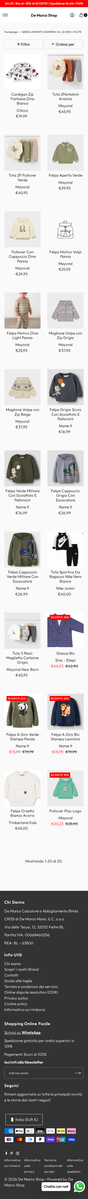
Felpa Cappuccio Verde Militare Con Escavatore (22, 577)
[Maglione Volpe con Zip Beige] (22, 387)
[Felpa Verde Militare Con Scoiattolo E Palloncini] (22, 468)
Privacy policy (16, 998)
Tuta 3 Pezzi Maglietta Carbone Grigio (22, 658)
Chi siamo (12, 963)
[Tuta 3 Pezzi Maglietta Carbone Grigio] (22, 631)
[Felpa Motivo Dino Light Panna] (22, 310)
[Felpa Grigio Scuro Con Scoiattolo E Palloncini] (65, 387)
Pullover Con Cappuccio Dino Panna (22, 256)
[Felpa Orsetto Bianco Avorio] (22, 788)
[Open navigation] (5, 15)
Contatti (11, 975)
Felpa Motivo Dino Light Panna (22, 335)
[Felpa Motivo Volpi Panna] (65, 229)
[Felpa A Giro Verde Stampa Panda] (22, 712)
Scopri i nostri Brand (21, 969)
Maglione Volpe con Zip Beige (22, 411)
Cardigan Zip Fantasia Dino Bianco (23, 99)
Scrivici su (22, 1032)
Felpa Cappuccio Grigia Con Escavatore (65, 495)
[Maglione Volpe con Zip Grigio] (65, 310)
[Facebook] (6, 1153)
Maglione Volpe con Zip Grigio (65, 335)
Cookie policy (15, 1003)
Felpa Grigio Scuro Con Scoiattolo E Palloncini (65, 414)
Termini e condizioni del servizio (31, 986)
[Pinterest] (11, 1153)
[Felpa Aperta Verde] (65, 153)
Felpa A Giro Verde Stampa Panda (22, 736)
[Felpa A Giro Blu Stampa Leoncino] (65, 712)
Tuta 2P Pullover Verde (22, 177)
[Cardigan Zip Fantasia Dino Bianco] (22, 72)
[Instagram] (17, 1153)
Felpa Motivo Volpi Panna (65, 254)
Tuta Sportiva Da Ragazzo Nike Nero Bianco (65, 577)
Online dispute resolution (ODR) (31, 992)
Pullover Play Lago (65, 810)
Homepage (10, 32)
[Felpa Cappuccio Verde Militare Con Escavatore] (22, 549)
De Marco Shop (44, 15)
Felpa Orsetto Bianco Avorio (22, 813)
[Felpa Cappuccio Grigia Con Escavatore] (65, 468)
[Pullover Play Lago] (65, 788)
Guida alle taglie (18, 980)
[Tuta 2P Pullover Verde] (22, 153)
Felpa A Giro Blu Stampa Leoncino (65, 736)
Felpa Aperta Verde (65, 175)
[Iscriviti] (77, 1073)
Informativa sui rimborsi (24, 1009)
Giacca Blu (65, 653)
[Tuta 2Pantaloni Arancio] (65, 72)
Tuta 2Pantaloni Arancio (65, 96)
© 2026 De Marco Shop (24, 1179)
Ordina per (65, 44)
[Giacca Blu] (65, 631)
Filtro (25, 44)
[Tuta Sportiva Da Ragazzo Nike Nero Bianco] (65, 549)
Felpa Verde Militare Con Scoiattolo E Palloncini (22, 495)
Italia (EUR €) (26, 1119)
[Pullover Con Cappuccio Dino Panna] (22, 229)
